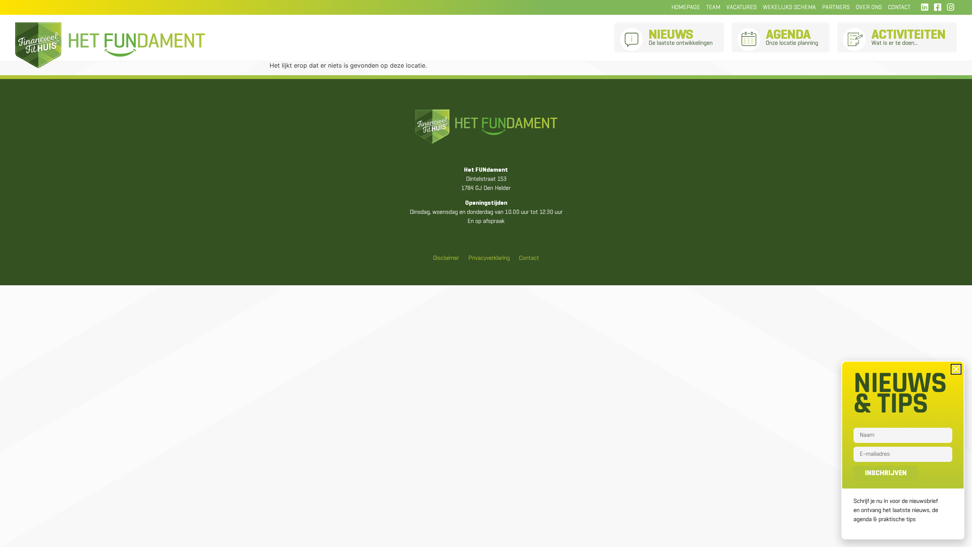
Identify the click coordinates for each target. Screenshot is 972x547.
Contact (899, 7)
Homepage (685, 7)
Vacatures (741, 7)
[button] (956, 369)
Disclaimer (446, 258)
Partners (836, 7)
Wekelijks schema (789, 7)
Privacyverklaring (489, 258)
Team (713, 7)
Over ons (869, 7)
